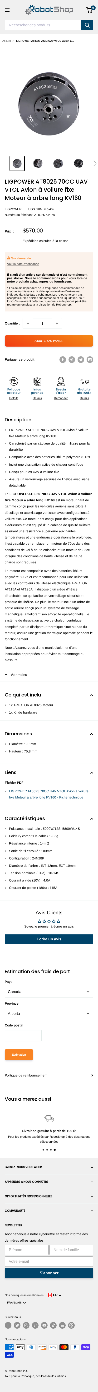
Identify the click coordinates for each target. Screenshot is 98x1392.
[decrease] (28, 323)
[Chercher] (87, 25)
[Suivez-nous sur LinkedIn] (62, 1325)
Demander (61, 398)
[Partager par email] (90, 359)
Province (12, 1003)
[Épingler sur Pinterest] (72, 359)
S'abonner (49, 1273)
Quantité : (12, 323)
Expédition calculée (37, 241)
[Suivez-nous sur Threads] (71, 1325)
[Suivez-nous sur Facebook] (8, 1325)
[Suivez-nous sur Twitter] (17, 1325)
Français (15, 1302)
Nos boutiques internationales (24, 1295)
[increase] (57, 323)
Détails (13, 398)
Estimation (19, 1054)
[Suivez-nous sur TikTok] (53, 1325)
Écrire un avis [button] (49, 939)
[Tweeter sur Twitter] (81, 359)
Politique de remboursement (26, 1075)
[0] (89, 10)
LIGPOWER (13, 209)
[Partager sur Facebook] (62, 359)
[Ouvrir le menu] (7, 10)
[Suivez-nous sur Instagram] (26, 1325)
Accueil (6, 40)
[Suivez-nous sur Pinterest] (35, 1325)
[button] (95, 163)
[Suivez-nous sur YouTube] (44, 1325)
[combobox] (43, 25)
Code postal (14, 1025)
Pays (9, 982)
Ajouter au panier (49, 341)
